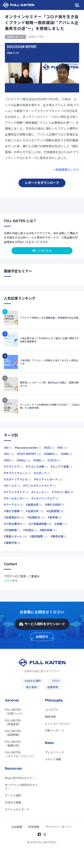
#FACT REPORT (29, 454)
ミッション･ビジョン (58, 723)
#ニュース (40, 492)
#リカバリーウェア (45, 498)
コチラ (8, 580)
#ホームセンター (16, 498)
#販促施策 (39, 536)
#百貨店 (30, 530)
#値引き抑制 (54, 504)
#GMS (66, 454)
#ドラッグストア (16, 492)
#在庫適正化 (14, 517)
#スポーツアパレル (17, 479)
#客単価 (54, 517)
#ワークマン (13, 504)
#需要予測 (12, 542)
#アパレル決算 (37, 466)
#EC (9, 454)
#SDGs (23, 460)
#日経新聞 (12, 530)
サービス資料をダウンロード (44, 624)
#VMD (39, 460)
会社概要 (16, 826)
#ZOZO (53, 460)
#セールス (12, 485)
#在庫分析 (35, 511)
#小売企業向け (15, 523)
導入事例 (31, 687)
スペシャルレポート (17, 809)
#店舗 (61, 523)
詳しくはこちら (42, 250)
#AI (8, 447)
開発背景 (50, 716)
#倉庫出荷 (34, 504)
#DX (62, 447)
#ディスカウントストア (39, 485)
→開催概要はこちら (66, 170)
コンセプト (52, 709)
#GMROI (51, 454)
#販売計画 (58, 536)
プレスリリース (54, 752)
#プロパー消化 (62, 492)
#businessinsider (28, 447)
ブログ (55, 681)
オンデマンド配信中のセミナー (21, 786)
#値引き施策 (13, 511)
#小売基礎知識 (40, 523)
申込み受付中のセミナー (20, 778)
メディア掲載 (53, 759)
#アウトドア (13, 466)
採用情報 (33, 826)
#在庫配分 (36, 517)
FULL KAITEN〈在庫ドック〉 (14, 711)
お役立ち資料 (32, 681)
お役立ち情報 (13, 802)
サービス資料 (13, 795)
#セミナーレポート (48, 479)
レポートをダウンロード (42, 183)
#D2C (49, 447)
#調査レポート (15, 536)
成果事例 (52, 687)
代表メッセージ (54, 730)
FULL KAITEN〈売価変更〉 (13, 722)
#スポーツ (42, 473)
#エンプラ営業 (61, 466)
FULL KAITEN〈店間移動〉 (13, 733)
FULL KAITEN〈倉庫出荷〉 (13, 743)
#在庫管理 (55, 511)
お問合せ (42, 637)
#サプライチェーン (17, 473)
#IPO (9, 460)
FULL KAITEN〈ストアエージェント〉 (20, 754)
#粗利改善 (48, 530)
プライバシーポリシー (59, 826)
